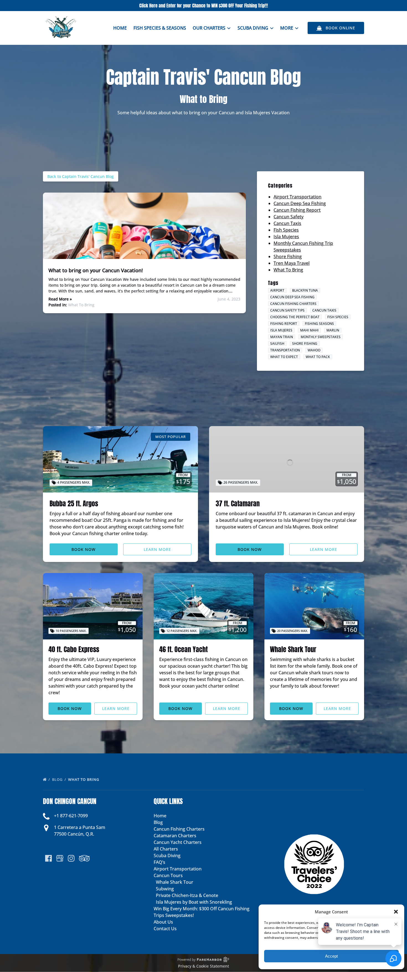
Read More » (60, 299)
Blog (58, 779)
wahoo (314, 350)
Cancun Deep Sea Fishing (300, 203)
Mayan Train (281, 337)
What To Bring (81, 304)
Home (120, 28)
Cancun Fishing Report (297, 210)
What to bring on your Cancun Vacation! (95, 270)
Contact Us (165, 929)
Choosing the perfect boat (295, 317)
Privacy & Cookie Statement (203, 966)
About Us (163, 922)
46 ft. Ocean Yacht (183, 649)
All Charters (166, 849)
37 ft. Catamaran (238, 504)
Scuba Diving (167, 855)
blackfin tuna (305, 290)
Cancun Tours (168, 875)
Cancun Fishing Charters (293, 303)
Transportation (285, 350)
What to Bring (84, 779)
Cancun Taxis (287, 223)
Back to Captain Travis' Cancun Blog (80, 176)
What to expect (284, 356)
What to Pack (318, 356)
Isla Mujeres (286, 237)
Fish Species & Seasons (159, 28)
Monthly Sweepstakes (321, 337)
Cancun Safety (288, 217)
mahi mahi (309, 330)
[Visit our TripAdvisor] (84, 858)
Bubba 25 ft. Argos (74, 504)
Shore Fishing (288, 256)
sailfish (277, 343)
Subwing (165, 889)
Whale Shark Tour (293, 649)
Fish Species (286, 230)
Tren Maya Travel (292, 263)
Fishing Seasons (319, 323)
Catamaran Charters (175, 836)
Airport (277, 290)
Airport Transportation (297, 197)
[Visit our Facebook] (48, 858)
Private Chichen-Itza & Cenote (187, 895)
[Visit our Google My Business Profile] (59, 858)
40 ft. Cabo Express (73, 649)
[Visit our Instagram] (71, 858)
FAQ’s (159, 862)
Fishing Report (283, 323)
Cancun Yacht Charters (178, 842)
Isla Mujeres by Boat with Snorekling (194, 902)
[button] (396, 911)
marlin (332, 330)
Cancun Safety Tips (287, 310)
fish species (337, 317)
